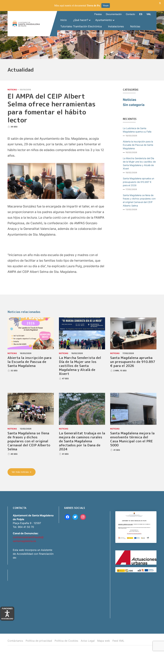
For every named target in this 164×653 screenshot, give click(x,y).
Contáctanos (15, 640)
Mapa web (103, 640)
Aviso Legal (88, 640)
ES (140, 14)
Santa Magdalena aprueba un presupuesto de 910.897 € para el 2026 (138, 182)
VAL (149, 14)
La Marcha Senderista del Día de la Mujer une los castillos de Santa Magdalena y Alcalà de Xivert (139, 163)
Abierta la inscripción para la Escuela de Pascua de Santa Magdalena (138, 145)
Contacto (130, 14)
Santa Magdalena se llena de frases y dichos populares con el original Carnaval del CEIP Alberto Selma (139, 200)
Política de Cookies (66, 640)
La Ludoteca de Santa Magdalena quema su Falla (137, 130)
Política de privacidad (39, 640)
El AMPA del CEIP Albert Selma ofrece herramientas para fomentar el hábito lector (51, 108)
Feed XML (118, 640)
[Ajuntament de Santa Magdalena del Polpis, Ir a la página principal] (26, 24)
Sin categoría (133, 105)
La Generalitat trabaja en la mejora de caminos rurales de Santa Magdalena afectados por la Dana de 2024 (82, 441)
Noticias (12, 89)
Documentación (114, 14)
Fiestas (98, 14)
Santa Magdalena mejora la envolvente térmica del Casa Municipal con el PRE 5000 (132, 439)
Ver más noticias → (21, 472)
